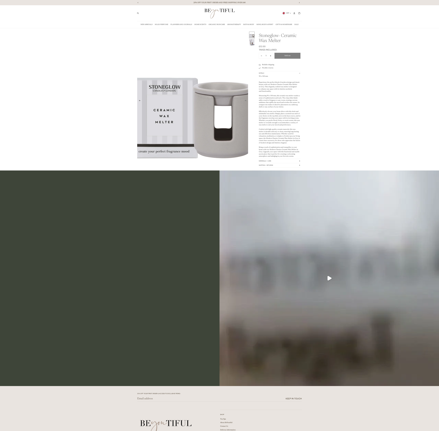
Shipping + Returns (266, 165)
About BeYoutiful (226, 422)
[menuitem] (147, 24)
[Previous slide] (138, 2)
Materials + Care (265, 161)
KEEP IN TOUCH (294, 398)
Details (261, 73)
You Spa (223, 419)
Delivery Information (228, 430)
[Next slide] (299, 2)
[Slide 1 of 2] (251, 35)
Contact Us (224, 426)
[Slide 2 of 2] (251, 42)
